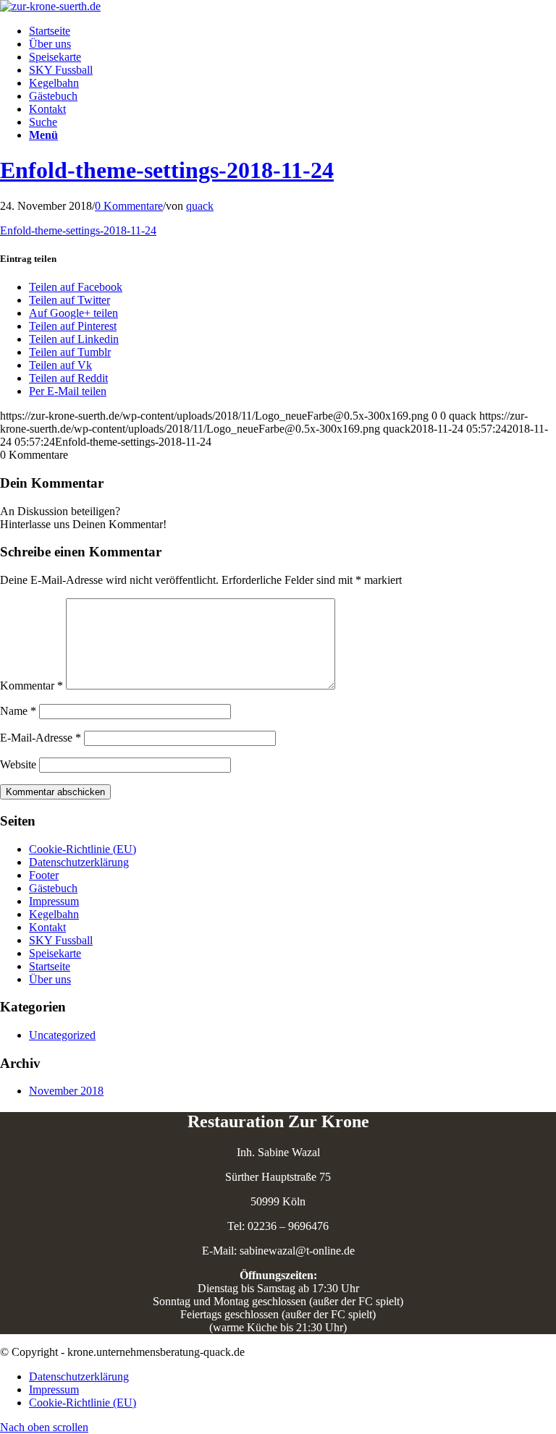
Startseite (49, 966)
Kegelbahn (54, 914)
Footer (44, 875)
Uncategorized (62, 1035)
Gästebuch (53, 888)
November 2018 (66, 1091)
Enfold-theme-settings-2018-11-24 (167, 170)
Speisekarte (55, 953)
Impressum (54, 901)
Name (18, 711)
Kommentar (31, 685)
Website (18, 764)
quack (200, 206)
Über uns (50, 979)
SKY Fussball (61, 940)
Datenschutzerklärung (79, 862)
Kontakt (47, 927)
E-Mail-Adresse (40, 737)
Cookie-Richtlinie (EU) (82, 849)
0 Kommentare (129, 206)
